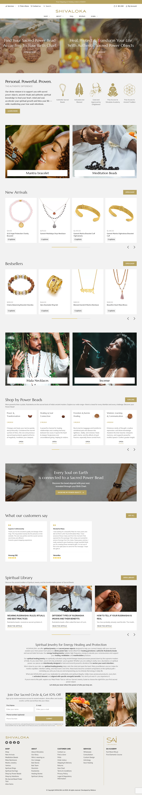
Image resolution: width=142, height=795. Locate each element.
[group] (21, 213)
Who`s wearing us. (38, 757)
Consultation (88, 755)
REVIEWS (82, 16)
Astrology (87, 760)
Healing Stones (36, 774)
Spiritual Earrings (11, 771)
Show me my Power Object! (69, 492)
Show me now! (30, 52)
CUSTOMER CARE (64, 749)
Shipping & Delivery (64, 763)
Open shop (100, 52)
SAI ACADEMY (111, 749)
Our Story (34, 755)
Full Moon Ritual (112, 752)
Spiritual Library (37, 776)
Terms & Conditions (64, 771)
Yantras (8, 765)
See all (131, 515)
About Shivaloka (37, 752)
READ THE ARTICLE (15, 626)
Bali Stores (35, 763)
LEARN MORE (13, 111)
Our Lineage (35, 760)
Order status (62, 760)
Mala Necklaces (11, 760)
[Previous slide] (128, 247)
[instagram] (6, 742)
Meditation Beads (11, 757)
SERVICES (87, 749)
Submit (49, 719)
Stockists (34, 768)
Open (21, 442)
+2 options (11, 239)
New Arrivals (10, 755)
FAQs (71, 16)
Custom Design (89, 757)
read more (59, 725)
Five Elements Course (114, 755)
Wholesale (87, 752)
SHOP (46, 16)
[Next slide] (134, 247)
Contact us (61, 752)
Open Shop (129, 192)
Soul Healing (88, 763)
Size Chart (61, 768)
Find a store (61, 755)
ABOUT (58, 16)
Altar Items (9, 784)
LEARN (93, 16)
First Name (10, 705)
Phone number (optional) (15, 715)
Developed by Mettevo (88, 790)
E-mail (38, 705)
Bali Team (35, 765)
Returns (60, 765)
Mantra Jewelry (11, 763)
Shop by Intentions (12, 776)
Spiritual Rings (10, 768)
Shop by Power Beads (13, 774)
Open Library (128, 578)
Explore (130, 400)
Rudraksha (35, 771)
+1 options (44, 239)
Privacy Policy (62, 774)
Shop (7, 752)
